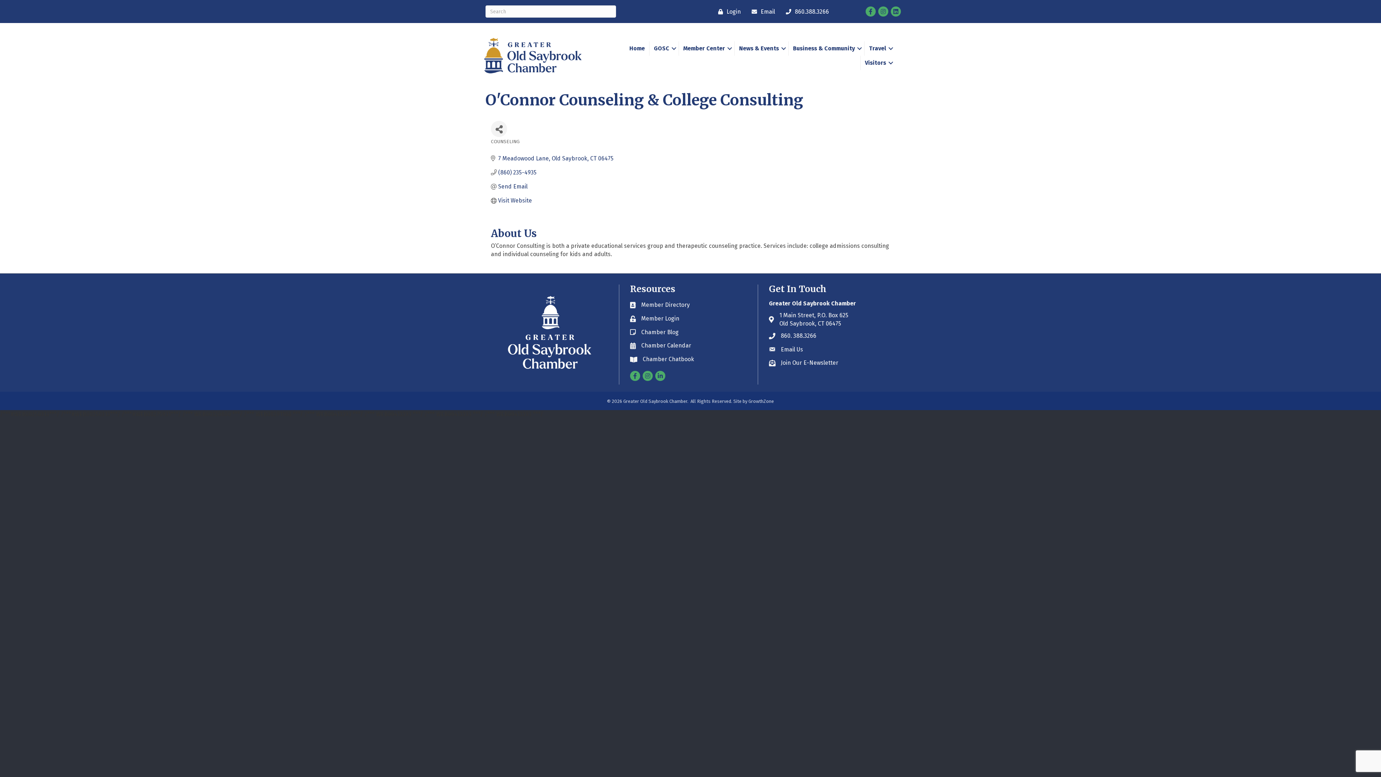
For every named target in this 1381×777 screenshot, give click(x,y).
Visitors (875, 62)
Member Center (704, 48)
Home (637, 48)
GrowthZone (761, 401)
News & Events (759, 48)
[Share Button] (499, 129)
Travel (877, 48)
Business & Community (824, 48)
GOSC (661, 48)
